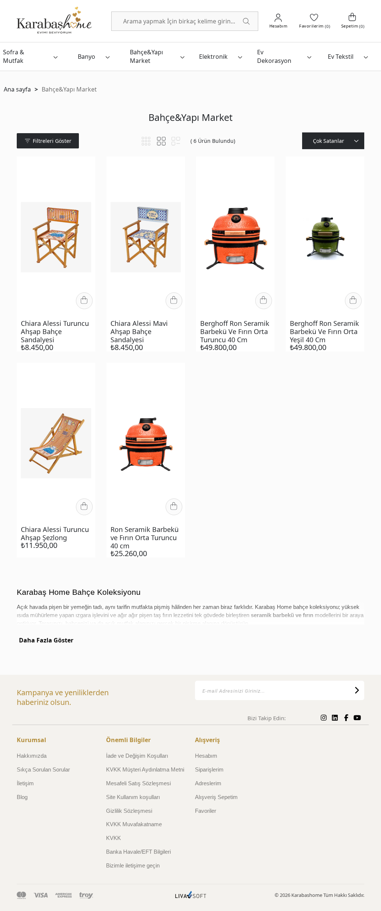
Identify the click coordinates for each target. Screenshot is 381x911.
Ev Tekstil (340, 56)
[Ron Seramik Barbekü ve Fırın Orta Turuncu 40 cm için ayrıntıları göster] (146, 443)
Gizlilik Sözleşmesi (129, 811)
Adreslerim (208, 783)
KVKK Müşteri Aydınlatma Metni (145, 769)
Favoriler (205, 811)
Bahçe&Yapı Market (146, 56)
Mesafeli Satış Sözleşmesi (138, 783)
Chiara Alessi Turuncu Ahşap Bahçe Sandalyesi (55, 331)
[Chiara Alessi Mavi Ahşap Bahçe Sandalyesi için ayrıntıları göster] (146, 237)
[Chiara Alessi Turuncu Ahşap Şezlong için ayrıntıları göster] (56, 443)
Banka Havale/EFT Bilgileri (138, 852)
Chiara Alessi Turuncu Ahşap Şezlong (55, 533)
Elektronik (213, 56)
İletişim (25, 783)
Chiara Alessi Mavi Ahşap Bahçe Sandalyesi (139, 331)
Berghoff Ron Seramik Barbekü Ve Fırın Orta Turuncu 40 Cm (234, 331)
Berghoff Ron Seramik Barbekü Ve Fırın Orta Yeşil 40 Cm (324, 331)
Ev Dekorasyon (274, 56)
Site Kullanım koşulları (133, 797)
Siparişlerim (209, 769)
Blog (22, 797)
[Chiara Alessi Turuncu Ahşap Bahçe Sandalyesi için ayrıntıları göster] (56, 237)
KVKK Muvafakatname (134, 824)
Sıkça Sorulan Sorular (43, 769)
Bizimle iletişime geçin (133, 865)
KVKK (113, 838)
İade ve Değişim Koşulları (137, 756)
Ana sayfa (17, 89)
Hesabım (206, 756)
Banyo (86, 56)
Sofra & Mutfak (13, 56)
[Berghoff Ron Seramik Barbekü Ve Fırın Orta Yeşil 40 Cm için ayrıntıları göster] (325, 237)
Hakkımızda (32, 756)
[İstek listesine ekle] (85, 168)
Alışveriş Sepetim (216, 797)
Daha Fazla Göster (46, 640)
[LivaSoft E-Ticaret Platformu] (190, 895)
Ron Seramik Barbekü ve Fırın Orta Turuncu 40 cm (145, 537)
